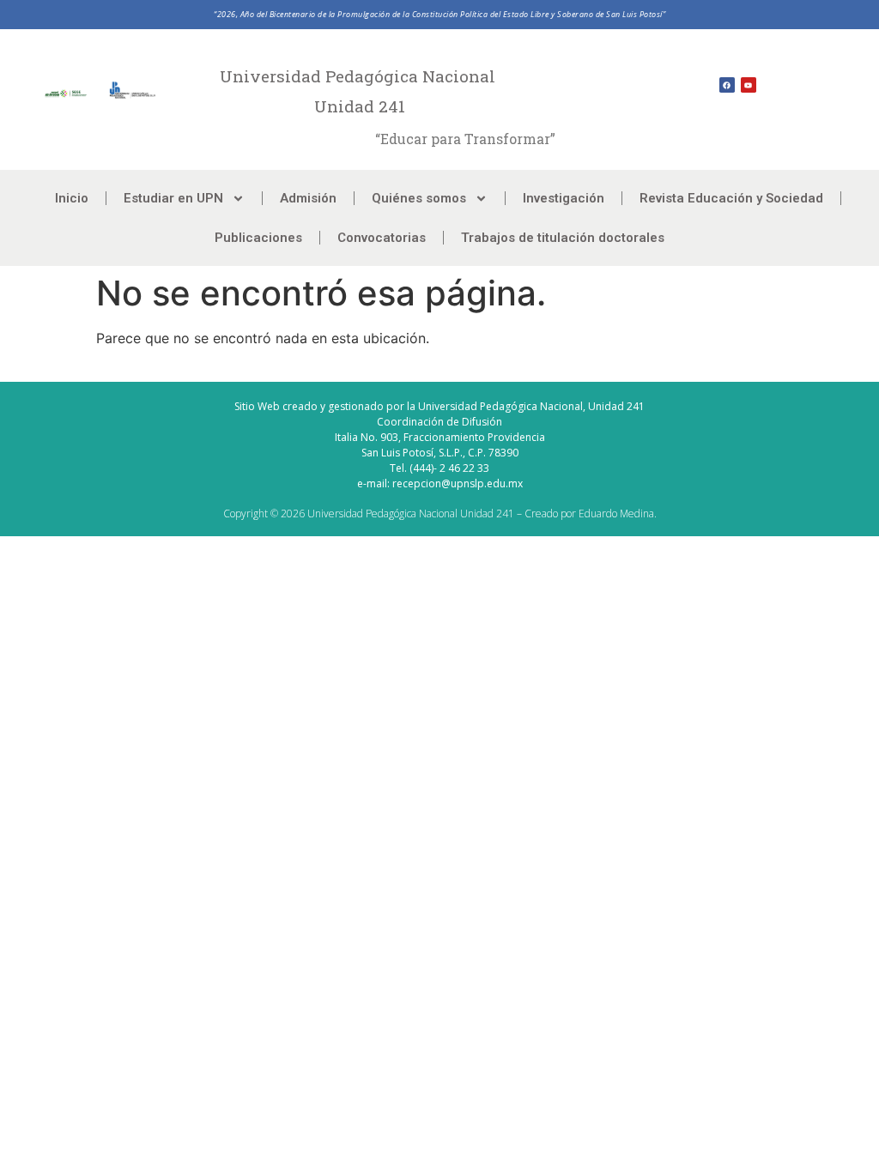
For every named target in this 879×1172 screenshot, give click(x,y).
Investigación (563, 198)
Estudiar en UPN (173, 198)
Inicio (71, 198)
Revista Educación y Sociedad (731, 198)
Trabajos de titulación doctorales (562, 237)
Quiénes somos (419, 198)
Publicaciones (258, 237)
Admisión (308, 198)
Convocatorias (381, 237)
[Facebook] (727, 85)
